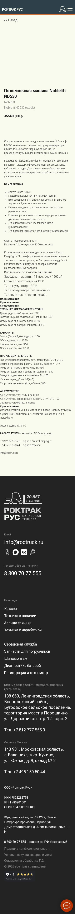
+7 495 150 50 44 (10, 445)
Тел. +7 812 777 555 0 (24, 729)
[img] (67, 9)
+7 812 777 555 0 (10, 441)
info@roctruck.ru (9, 452)
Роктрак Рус (12, 10)
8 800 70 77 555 (9, 433)
